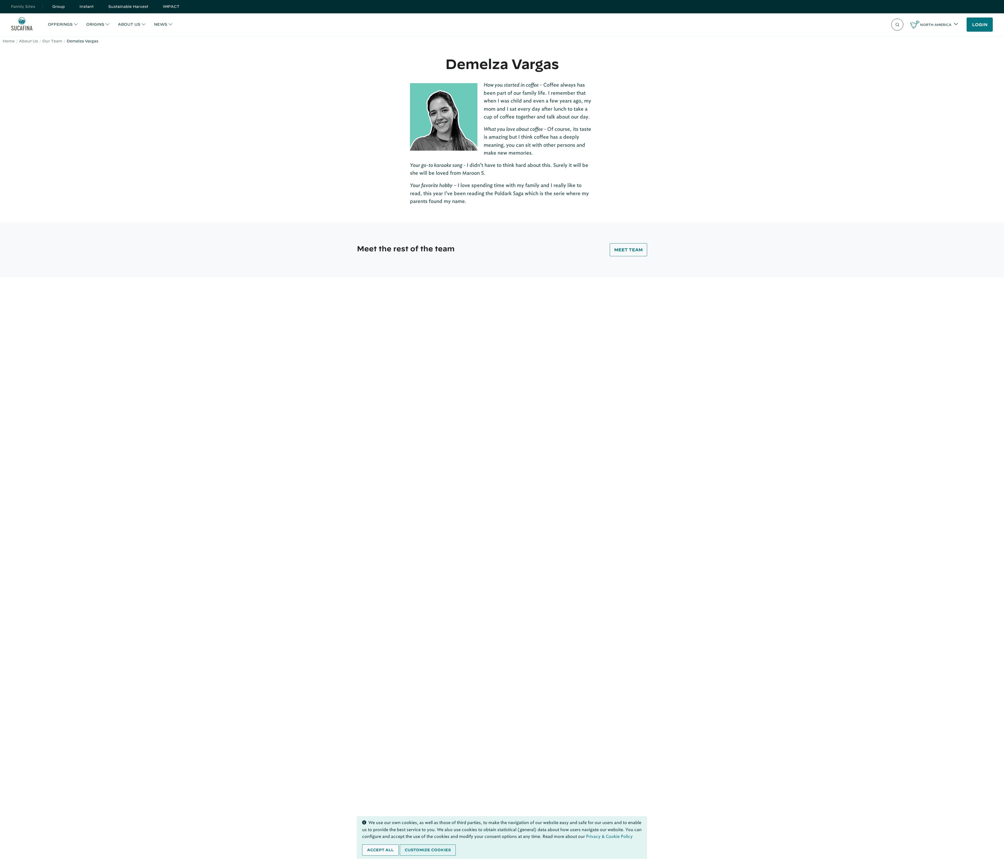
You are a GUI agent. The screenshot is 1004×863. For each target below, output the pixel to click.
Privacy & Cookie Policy (609, 836)
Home (9, 41)
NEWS (160, 24)
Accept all (380, 850)
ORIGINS (95, 24)
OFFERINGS (60, 24)
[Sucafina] (21, 24)
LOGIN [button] (980, 24)
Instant (86, 6)
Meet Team (628, 249)
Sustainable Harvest (128, 6)
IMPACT (171, 6)
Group (58, 6)
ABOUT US (129, 24)
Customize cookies (428, 850)
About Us (28, 41)
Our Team (52, 41)
